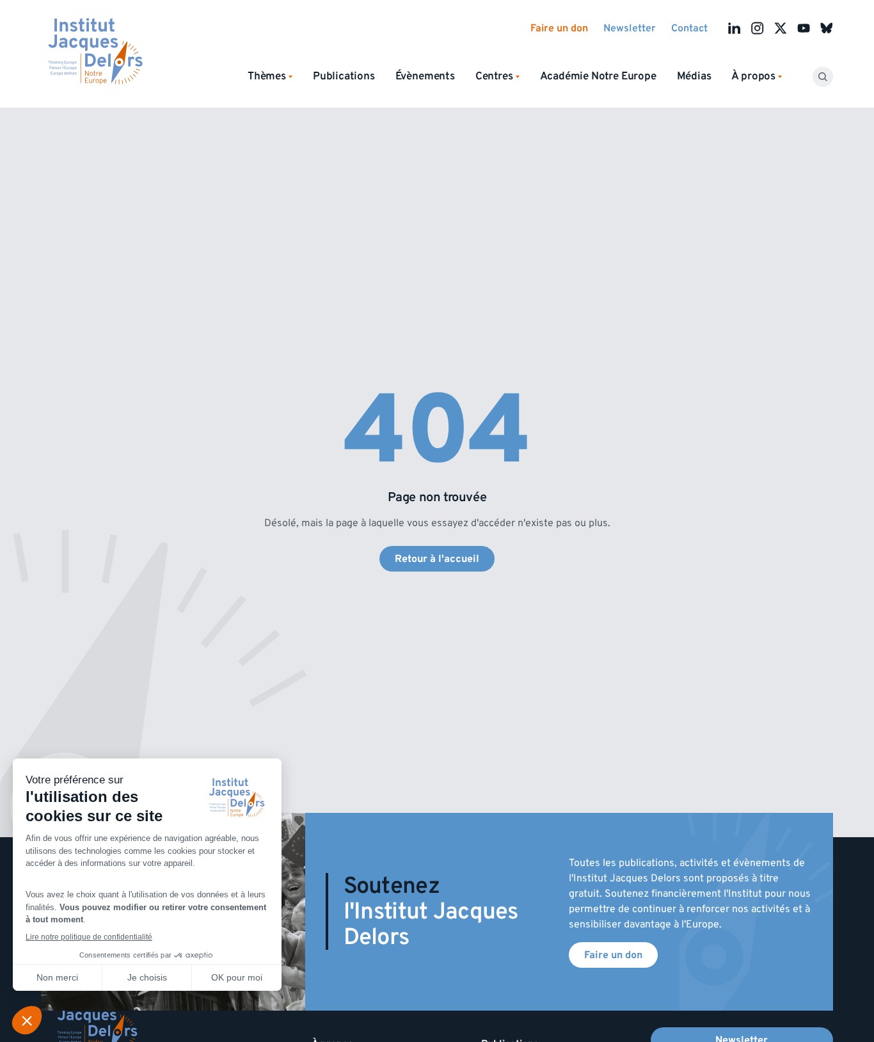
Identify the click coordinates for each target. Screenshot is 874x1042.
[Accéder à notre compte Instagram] (757, 28)
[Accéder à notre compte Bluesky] (826, 28)
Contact (689, 28)
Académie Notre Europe (598, 76)
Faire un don (559, 28)
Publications (344, 76)
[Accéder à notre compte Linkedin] (734, 28)
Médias (694, 76)
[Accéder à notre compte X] (780, 28)
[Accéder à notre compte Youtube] (803, 28)
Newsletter (629, 28)
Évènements (425, 76)
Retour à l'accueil (437, 559)
